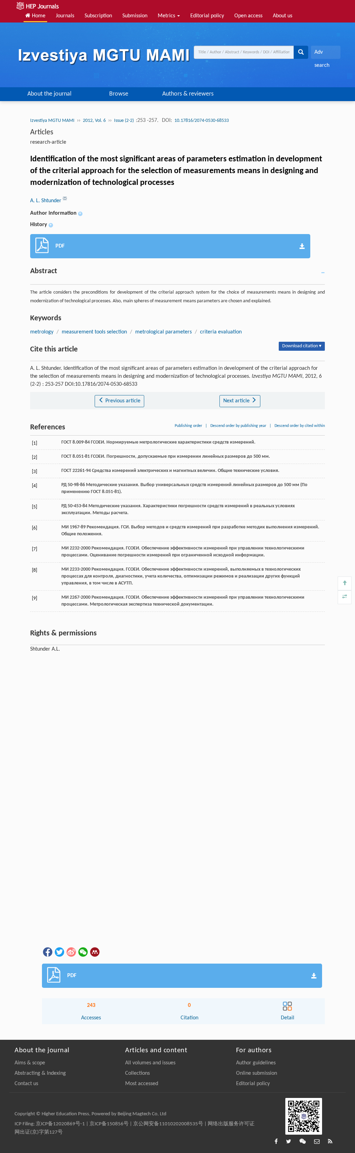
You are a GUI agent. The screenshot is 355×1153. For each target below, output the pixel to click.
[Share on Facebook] (47, 952)
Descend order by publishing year (238, 426)
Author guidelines (256, 1063)
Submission (134, 16)
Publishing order (188, 426)
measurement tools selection (94, 332)
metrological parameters (163, 332)
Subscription (98, 16)
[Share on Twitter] (59, 952)
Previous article (122, 401)
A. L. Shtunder (46, 201)
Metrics (167, 16)
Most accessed (141, 1084)
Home (38, 16)
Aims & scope (30, 1063)
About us (282, 16)
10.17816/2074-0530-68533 (201, 120)
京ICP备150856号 (109, 1124)
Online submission (256, 1073)
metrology (41, 332)
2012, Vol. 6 (94, 120)
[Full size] (345, 597)
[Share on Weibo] (71, 952)
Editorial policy (207, 16)
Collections (137, 1073)
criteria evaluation (221, 332)
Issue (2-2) (124, 120)
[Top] (345, 583)
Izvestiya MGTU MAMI (52, 120)
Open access (248, 16)
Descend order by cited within (300, 426)
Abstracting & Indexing (40, 1073)
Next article (237, 401)
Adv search (321, 54)
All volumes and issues (150, 1063)
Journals (65, 16)
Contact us (26, 1084)
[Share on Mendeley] (94, 952)
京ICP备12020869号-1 (60, 1124)
